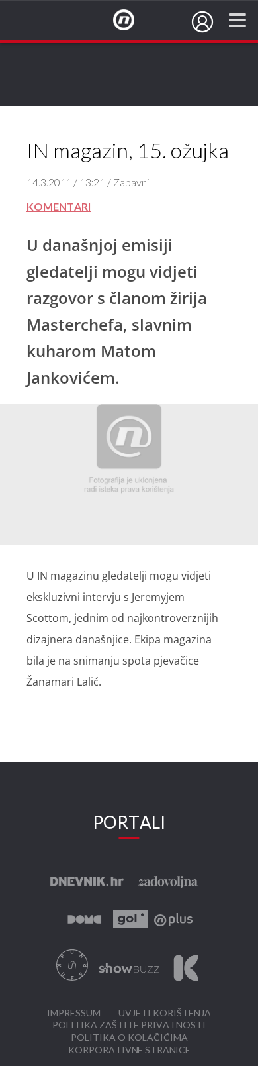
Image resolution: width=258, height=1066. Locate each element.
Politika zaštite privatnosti (129, 1025)
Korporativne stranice (129, 1050)
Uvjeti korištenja (164, 1013)
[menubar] (202, 22)
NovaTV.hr (132, 20)
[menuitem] (202, 22)
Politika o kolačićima (129, 1037)
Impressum (74, 1013)
